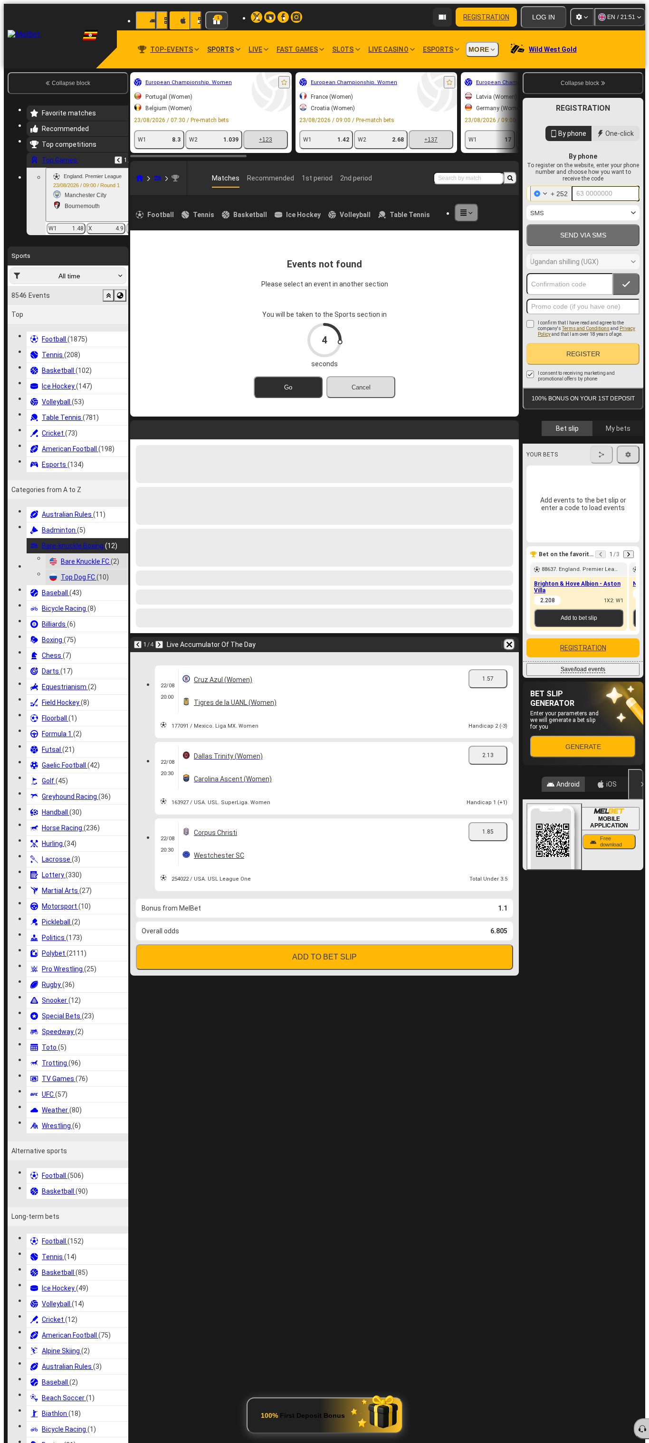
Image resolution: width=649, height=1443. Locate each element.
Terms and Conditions (586, 328)
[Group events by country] (120, 295)
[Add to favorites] (284, 82)
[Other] (466, 213)
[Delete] (509, 428)
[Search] (510, 178)
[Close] (635, 784)
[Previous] (118, 160)
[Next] (162, 428)
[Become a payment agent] (442, 17)
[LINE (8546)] (139, 178)
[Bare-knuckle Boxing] (157, 178)
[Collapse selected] (108, 295)
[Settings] (582, 17)
